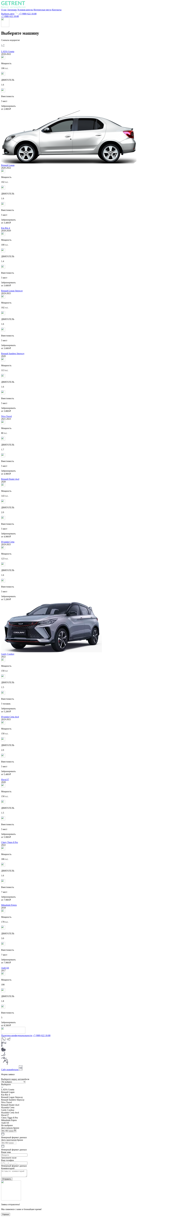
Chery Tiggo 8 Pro (9, 842)
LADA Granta (7, 51)
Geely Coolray (7, 654)
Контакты (56, 10)
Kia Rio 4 (5, 228)
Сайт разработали (10, 1069)
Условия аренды (25, 10)
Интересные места (42, 10)
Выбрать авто (7, 13)
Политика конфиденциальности (16, 1035)
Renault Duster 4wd (10, 479)
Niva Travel (6, 416)
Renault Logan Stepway (12, 291)
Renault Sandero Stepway (12, 353)
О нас (4, 10)
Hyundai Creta (7, 542)
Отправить (6, 1179)
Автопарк (12, 10)
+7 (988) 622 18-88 (27, 13)
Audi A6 (5, 968)
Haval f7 (5, 779)
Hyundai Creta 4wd (10, 717)
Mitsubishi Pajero (9, 905)
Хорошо (5, 1214)
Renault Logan (7, 165)
